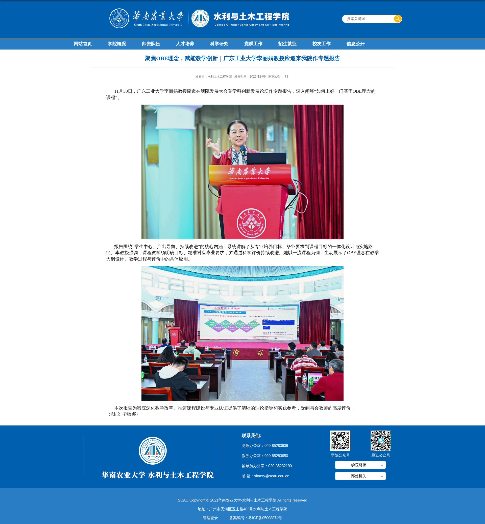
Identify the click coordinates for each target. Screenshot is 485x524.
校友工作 (321, 43)
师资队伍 (151, 43)
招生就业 (287, 43)
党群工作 (253, 43)
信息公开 (356, 43)
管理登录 (210, 518)
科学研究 (219, 43)
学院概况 (117, 43)
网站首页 (83, 43)
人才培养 (185, 43)
